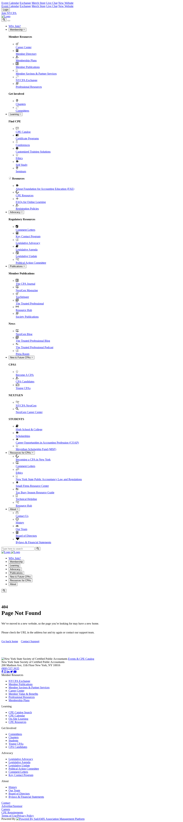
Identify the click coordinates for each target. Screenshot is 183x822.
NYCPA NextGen (26, 405)
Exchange (25, 2)
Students (13, 740)
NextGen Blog (24, 334)
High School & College (29, 429)
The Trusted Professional (30, 303)
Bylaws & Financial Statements (33, 542)
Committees (22, 110)
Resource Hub (24, 310)
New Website (65, 2)
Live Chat (52, 2)
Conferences (23, 145)
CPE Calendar (17, 715)
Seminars (21, 171)
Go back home (9, 641)
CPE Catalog (23, 131)
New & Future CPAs (20, 357)
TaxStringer (22, 296)
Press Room (22, 353)
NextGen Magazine (27, 290)
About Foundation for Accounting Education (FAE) (45, 188)
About (13, 509)
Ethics (19, 158)
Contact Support (30, 641)
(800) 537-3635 (10, 668)
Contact (5, 802)
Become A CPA (25, 374)
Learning (14, 114)
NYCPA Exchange (26, 80)
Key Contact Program (28, 236)
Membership (16, 29)
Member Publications (28, 67)
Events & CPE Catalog (81, 658)
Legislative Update (26, 256)
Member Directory (26, 53)
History (20, 522)
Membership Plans (26, 60)
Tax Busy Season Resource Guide (35, 492)
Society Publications (27, 316)
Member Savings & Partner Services (36, 73)
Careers (5, 809)
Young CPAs (23, 388)
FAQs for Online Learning (31, 202)
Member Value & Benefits (23, 693)
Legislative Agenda (27, 249)
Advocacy (15, 212)
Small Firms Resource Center (32, 485)
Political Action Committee (31, 262)
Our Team (21, 529)
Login (5, 9)
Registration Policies (27, 208)
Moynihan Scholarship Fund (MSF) (36, 449)
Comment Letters (25, 229)
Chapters (21, 104)
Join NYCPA (9, 13)
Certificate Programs (27, 138)
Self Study (22, 164)
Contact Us (22, 515)
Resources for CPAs (21, 452)
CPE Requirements (12, 812)
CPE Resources (24, 195)
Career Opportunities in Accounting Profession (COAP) (47, 442)
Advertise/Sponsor (11, 806)
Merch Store (39, 2)
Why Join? (15, 26)
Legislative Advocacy (28, 242)
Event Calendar (10, 2)
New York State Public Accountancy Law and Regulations (49, 479)
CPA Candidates (25, 381)
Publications (16, 266)
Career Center (23, 47)
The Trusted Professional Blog (33, 340)
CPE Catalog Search (20, 712)
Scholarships (23, 436)
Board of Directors (26, 535)
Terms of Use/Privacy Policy (17, 815)
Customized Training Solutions (33, 151)
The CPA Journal (25, 283)
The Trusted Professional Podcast (34, 347)
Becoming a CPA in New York (33, 459)
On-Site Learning (18, 718)
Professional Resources (29, 86)
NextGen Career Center (29, 412)
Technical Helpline (26, 499)
